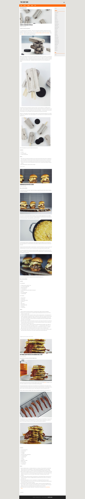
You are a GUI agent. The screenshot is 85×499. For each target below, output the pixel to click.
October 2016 (56, 25)
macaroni (27, 336)
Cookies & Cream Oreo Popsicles (26, 25)
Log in (55, 54)
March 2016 (56, 35)
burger (23, 336)
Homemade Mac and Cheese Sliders (27, 184)
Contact (28, 5)
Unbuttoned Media (50, 497)
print (22, 34)
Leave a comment (22, 166)
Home (21, 5)
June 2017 (56, 15)
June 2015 (56, 47)
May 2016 (56, 32)
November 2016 (57, 24)
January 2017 (56, 22)
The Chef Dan (24, 2)
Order (32, 5)
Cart (35, 5)
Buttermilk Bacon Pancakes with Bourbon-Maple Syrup (31, 354)
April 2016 (56, 34)
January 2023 (56, 12)
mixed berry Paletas (38, 32)
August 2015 (56, 44)
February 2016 (56, 37)
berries (45, 382)
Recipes (25, 5)
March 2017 (56, 19)
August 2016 (56, 28)
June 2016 (56, 31)
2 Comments (21, 492)
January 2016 (56, 38)
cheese (25, 336)
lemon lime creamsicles (46, 32)
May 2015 (56, 48)
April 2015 (56, 50)
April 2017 (56, 18)
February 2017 (56, 21)
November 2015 (57, 41)
